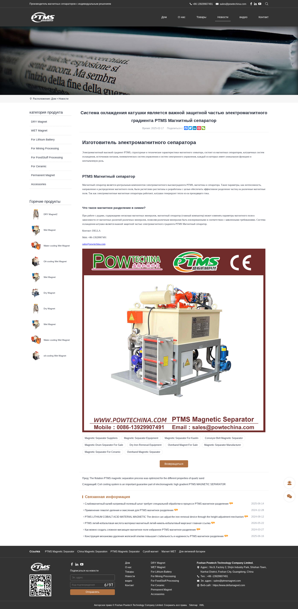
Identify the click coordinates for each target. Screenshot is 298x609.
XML (201, 605)
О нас (181, 17)
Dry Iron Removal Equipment (145, 445)
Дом (164, 17)
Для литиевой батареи (192, 551)
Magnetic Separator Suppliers (101, 438)
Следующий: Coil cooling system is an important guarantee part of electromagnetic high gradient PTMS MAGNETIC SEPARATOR (154, 484)
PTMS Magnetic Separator (59, 551)
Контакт (264, 17)
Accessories (38, 184)
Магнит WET (169, 551)
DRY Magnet (39, 121)
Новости (222, 17)
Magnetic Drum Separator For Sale (104, 445)
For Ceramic (38, 166)
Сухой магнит (150, 551)
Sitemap (193, 605)
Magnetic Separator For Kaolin (181, 438)
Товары (201, 17)
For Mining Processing (45, 148)
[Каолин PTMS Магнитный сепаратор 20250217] (173, 431)
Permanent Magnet (43, 175)
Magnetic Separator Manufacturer (222, 445)
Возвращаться (174, 463)
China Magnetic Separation (92, 551)
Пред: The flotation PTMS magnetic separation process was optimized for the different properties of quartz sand (143, 478)
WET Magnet (39, 130)
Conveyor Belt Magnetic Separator (224, 438)
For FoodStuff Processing (47, 157)
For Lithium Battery (43, 139)
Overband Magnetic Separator (143, 452)
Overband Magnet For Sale (183, 445)
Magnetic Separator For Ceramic (103, 452)
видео (243, 17)
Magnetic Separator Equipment (141, 438)
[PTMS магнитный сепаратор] (42, 25)
